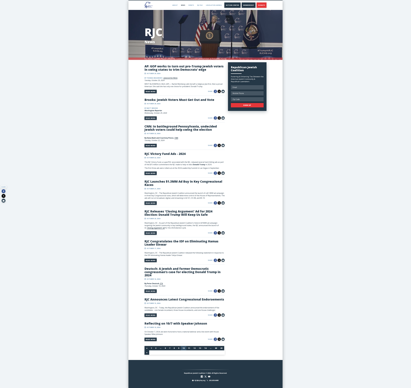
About (175, 5)
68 (216, 348)
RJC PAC (200, 5)
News (183, 5)
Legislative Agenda (214, 5)
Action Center (232, 5)
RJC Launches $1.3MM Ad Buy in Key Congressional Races (183, 183)
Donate (261, 5)
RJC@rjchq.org (200, 380)
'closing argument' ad (156, 228)
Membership (248, 5)
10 (184, 348)
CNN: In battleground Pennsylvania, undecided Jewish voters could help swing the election (180, 128)
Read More (151, 92)
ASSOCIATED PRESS (170, 78)
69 (221, 348)
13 (200, 348)
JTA (161, 283)
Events (191, 5)
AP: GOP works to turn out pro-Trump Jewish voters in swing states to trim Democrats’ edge (184, 68)
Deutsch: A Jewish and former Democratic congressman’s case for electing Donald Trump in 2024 (182, 272)
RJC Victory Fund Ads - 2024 (165, 154)
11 (189, 348)
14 (205, 348)
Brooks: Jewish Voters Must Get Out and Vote (179, 100)
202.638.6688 (213, 380)
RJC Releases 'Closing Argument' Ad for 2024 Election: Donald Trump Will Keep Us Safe (178, 213)
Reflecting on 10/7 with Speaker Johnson (175, 323)
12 (195, 348)
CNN (176, 138)
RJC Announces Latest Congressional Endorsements (184, 299)
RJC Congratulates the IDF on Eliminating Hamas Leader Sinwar (181, 243)
